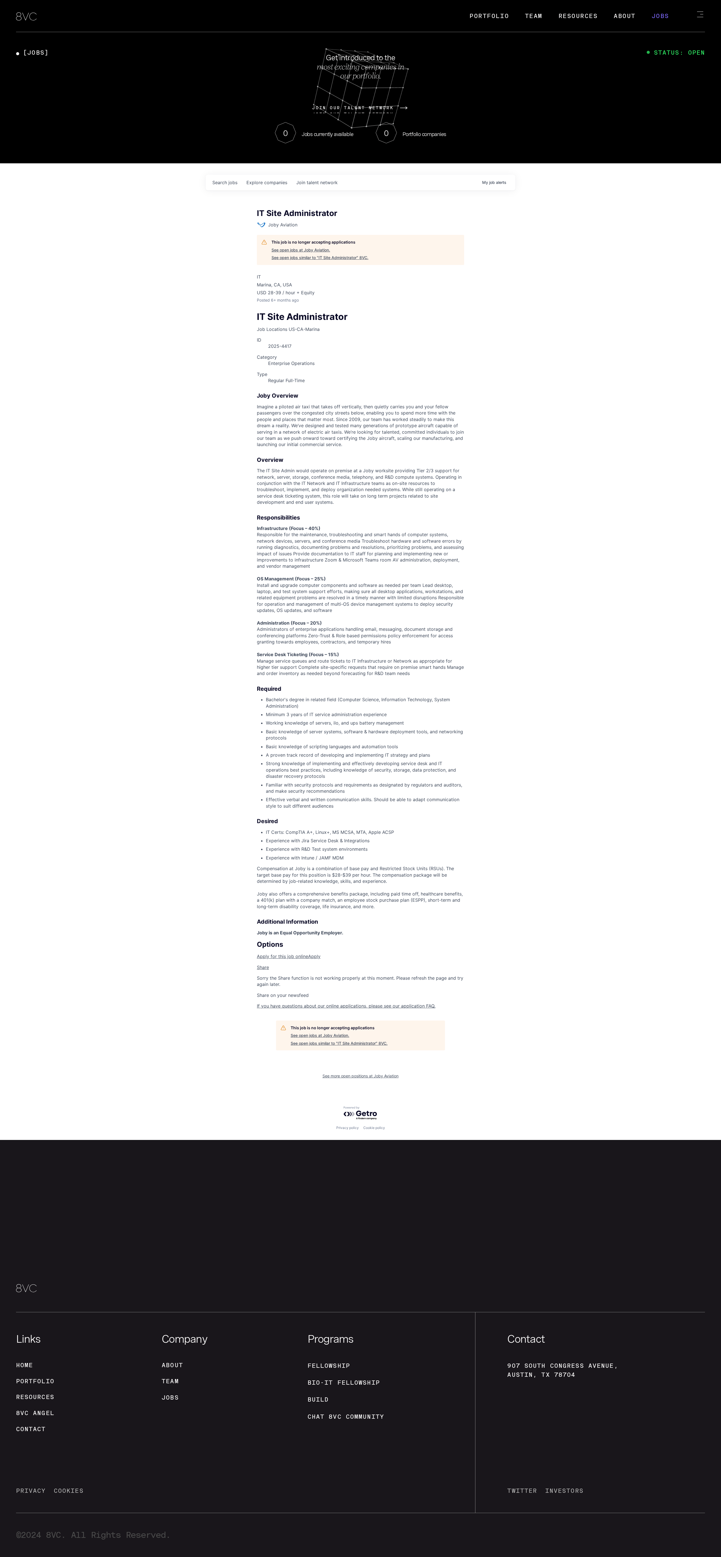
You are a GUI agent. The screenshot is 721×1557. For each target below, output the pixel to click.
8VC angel (35, 1412)
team (170, 1381)
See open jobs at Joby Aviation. (301, 250)
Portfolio (489, 15)
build (318, 1399)
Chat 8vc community (346, 1416)
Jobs (660, 15)
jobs (224, 182)
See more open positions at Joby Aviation (360, 1075)
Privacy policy (347, 1128)
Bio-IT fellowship (344, 1382)
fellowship (329, 1365)
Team (533, 15)
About (625, 15)
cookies (69, 1490)
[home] (26, 17)
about (172, 1365)
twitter (522, 1490)
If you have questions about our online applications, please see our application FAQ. (346, 1006)
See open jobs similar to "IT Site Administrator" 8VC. (320, 257)
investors (564, 1490)
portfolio (35, 1381)
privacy (31, 1490)
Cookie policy (374, 1128)
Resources (578, 15)
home (24, 1365)
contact (31, 1429)
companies (266, 182)
